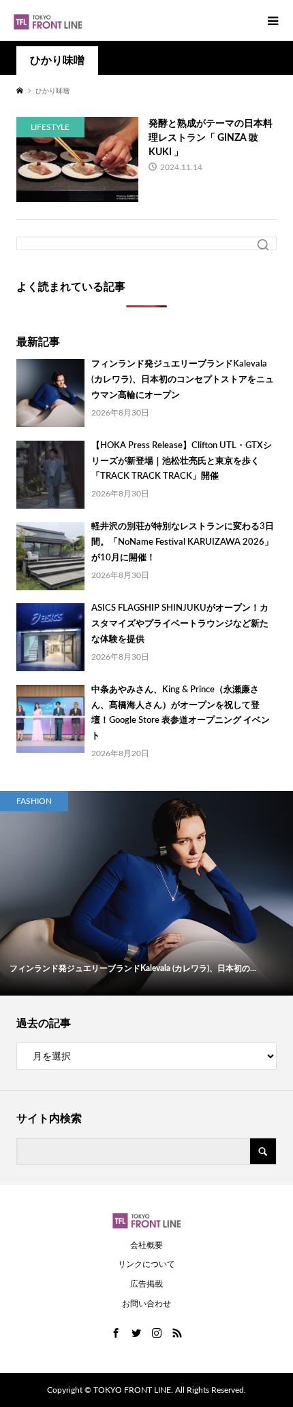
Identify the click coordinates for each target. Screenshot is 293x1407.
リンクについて (146, 1264)
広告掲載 (146, 1284)
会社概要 (146, 1245)
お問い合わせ (146, 1304)
